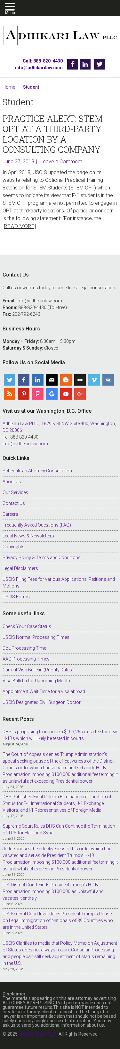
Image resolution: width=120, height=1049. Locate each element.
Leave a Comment (61, 162)
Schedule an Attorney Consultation (37, 470)
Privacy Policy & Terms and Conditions (42, 557)
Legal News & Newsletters (28, 535)
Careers (10, 514)
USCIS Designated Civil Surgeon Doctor (42, 702)
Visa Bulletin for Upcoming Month (36, 680)
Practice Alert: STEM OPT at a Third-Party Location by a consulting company (53, 134)
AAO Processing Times (26, 658)
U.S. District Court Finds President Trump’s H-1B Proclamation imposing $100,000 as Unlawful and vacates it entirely (53, 891)
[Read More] (19, 226)
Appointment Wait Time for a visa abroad (44, 691)
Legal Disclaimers (20, 568)
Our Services (15, 492)
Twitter (99, 64)
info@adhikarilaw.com (39, 67)
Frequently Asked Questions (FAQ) (37, 525)
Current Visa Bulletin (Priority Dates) (38, 669)
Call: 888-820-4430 (43, 60)
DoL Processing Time (24, 648)
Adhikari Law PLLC (60, 36)
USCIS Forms (16, 596)
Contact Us (14, 503)
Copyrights (14, 546)
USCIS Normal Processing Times (36, 637)
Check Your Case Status (27, 626)
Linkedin (85, 64)
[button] (11, 7)
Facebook (72, 64)
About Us (12, 481)
